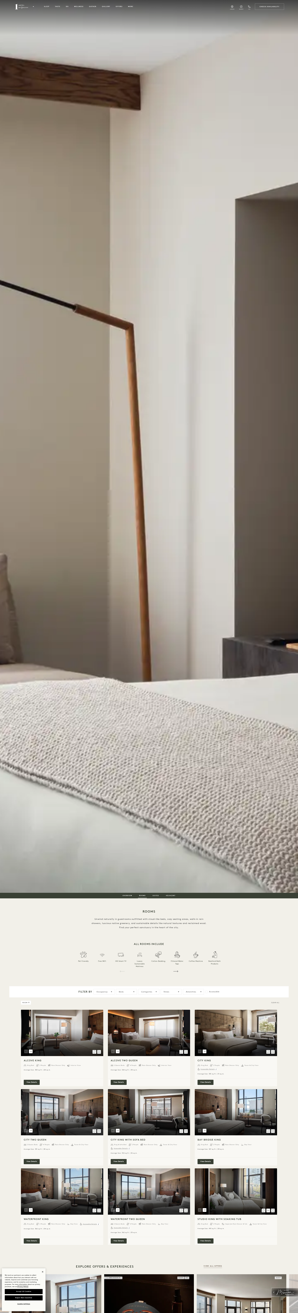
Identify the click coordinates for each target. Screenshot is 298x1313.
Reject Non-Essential (23, 1298)
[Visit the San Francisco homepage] (21, 6)
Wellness (79, 6)
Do (67, 6)
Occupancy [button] (102, 992)
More (130, 6)
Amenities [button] (191, 992)
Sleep (46, 6)
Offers (119, 6)
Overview (127, 895)
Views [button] (166, 992)
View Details (33, 1082)
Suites (156, 895)
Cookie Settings (23, 1304)
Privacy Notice (23, 1286)
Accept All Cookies (23, 1291)
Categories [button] (146, 992)
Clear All (275, 1002)
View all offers (213, 1266)
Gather (92, 6)
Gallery (106, 6)
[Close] (42, 1271)
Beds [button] (121, 992)
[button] (33, 6)
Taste (57, 6)
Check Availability (269, 6)
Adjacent (171, 895)
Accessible (214, 992)
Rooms (142, 895)
